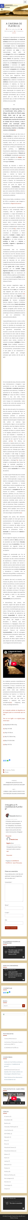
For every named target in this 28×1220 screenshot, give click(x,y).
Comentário (8, 882)
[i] (14, 130)
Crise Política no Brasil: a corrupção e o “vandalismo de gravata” (13, 1064)
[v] (17, 460)
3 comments (19, 31)
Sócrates (6, 1182)
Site (6, 920)
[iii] (24, 293)
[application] (14, 952)
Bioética (6, 1123)
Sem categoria (8, 1178)
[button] (2, 6)
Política (6, 1171)
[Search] (23, 1005)
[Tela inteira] (23, 1103)
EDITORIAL (7, 1133)
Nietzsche (7, 1164)
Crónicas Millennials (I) (10, 1038)
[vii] (11, 702)
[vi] (21, 512)
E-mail (7, 912)
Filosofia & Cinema (9, 1147)
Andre (5, 1062)
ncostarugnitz (9, 31)
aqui (7, 851)
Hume (5, 1157)
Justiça (6, 1161)
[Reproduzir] (5, 1103)
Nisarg (16, 1218)
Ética (5, 1144)
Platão (13, 770)
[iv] (12, 441)
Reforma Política (8, 1175)
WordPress (22, 1216)
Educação (6, 1137)
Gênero (6, 1154)
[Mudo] (20, 1103)
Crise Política (7, 1130)
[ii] (15, 228)
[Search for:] (14, 1005)
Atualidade (7, 1120)
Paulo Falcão (7, 1077)
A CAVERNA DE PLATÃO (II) (11, 1047)
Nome (7, 905)
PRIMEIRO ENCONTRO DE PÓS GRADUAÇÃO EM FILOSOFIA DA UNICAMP (14, 782)
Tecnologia (7, 1185)
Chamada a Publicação (10, 1126)
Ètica (5, 1140)
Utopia (6, 1188)
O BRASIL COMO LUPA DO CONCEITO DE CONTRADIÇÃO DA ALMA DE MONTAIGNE (14, 791)
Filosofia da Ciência (9, 1151)
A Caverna (7, 770)
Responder (8, 836)
